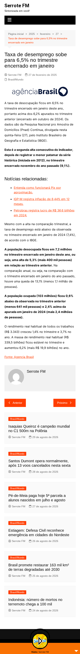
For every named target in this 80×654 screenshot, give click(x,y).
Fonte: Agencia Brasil (19, 357)
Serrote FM (16, 5)
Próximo (62, 402)
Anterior (17, 402)
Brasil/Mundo (15, 79)
